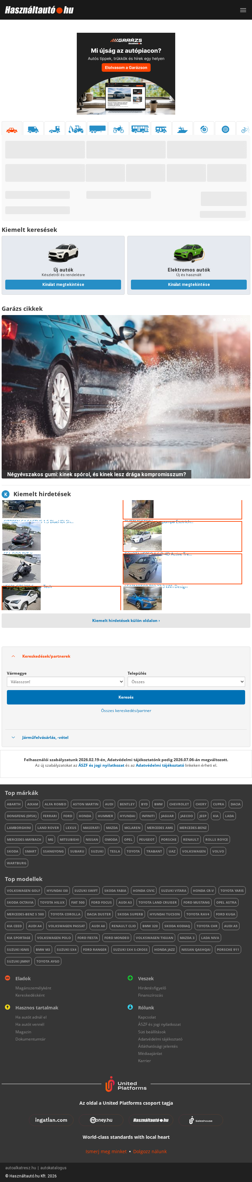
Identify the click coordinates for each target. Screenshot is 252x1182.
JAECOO (186, 816)
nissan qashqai (195, 949)
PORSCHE (169, 839)
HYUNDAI (127, 816)
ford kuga (225, 914)
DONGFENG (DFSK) (21, 816)
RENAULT (191, 839)
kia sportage (19, 937)
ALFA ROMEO (55, 804)
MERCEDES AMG (160, 827)
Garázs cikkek (22, 308)
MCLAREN (132, 827)
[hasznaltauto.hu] (37, 10)
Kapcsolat (147, 1017)
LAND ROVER (48, 827)
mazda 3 (187, 937)
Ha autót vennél (29, 1024)
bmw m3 (43, 949)
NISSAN (92, 839)
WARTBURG (16, 863)
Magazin (23, 1032)
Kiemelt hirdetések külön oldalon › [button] (126, 620)
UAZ (172, 851)
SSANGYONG (53, 851)
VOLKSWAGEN (194, 851)
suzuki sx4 (66, 949)
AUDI (109, 804)
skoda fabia (115, 890)
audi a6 (98, 926)
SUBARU (77, 851)
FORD (67, 816)
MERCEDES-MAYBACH (24, 839)
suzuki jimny (18, 961)
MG (50, 839)
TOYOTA (133, 851)
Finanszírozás (150, 995)
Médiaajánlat (150, 1053)
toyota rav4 (197, 914)
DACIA (236, 804)
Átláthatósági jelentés (158, 1046)
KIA (216, 816)
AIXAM (32, 804)
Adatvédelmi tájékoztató (160, 765)
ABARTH (14, 804)
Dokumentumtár (30, 1039)
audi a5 (231, 926)
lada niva (210, 937)
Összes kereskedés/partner (126, 710)
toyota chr (207, 926)
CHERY (201, 804)
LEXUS (71, 827)
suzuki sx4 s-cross (130, 949)
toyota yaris (232, 890)
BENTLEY (127, 804)
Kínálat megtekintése (63, 284)
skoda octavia (20, 902)
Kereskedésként (30, 995)
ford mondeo (116, 937)
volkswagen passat (66, 926)
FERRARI (50, 816)
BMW (158, 804)
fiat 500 (78, 902)
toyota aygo (47, 961)
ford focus (101, 902)
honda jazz (164, 949)
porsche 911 (228, 949)
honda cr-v (203, 890)
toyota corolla (65, 914)
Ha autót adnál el (31, 1017)
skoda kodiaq (177, 926)
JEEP (203, 816)
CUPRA (218, 804)
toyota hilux (52, 902)
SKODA (12, 851)
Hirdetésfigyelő (152, 988)
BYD (144, 804)
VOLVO (218, 851)
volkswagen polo (54, 937)
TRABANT (154, 851)
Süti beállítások (152, 1032)
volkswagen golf (23, 890)
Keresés (126, 697)
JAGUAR (167, 816)
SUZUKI (97, 851)
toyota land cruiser (157, 902)
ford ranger (95, 949)
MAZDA (112, 827)
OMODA (111, 839)
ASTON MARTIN (85, 804)
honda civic (144, 890)
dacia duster (99, 914)
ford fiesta (87, 937)
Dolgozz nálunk (150, 1151)
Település (137, 673)
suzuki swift (86, 890)
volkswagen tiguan (154, 937)
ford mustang (196, 902)
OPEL (128, 839)
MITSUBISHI (69, 839)
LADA (229, 816)
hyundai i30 (57, 890)
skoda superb (130, 914)
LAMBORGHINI (19, 827)
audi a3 (125, 902)
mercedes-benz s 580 (25, 914)
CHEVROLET (179, 804)
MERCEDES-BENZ (193, 827)
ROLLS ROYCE (216, 839)
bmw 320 (150, 926)
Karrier (144, 1060)
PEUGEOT (147, 839)
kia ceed (14, 926)
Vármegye (17, 673)
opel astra (226, 902)
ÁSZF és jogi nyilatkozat (101, 765)
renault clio (124, 926)
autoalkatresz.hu (20, 1168)
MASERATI (91, 827)
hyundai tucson (165, 914)
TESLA (115, 851)
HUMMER (105, 816)
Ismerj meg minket (106, 1151)
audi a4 (35, 926)
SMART (30, 851)
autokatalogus (53, 1168)
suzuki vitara (173, 890)
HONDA (85, 816)
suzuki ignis (18, 949)
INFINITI (148, 816)
